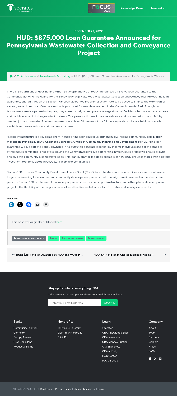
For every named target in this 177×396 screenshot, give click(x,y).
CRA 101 (63, 337)
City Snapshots (111, 346)
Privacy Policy (63, 389)
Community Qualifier (25, 328)
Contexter (19, 332)
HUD (54, 238)
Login (101, 389)
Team (152, 332)
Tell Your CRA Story (69, 328)
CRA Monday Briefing (115, 342)
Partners (154, 337)
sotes (107, 328)
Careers (153, 342)
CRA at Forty (110, 351)
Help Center (109, 356)
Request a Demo (23, 346)
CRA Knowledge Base (115, 332)
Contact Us (89, 389)
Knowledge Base (131, 8)
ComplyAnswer (22, 337)
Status (77, 389)
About (152, 328)
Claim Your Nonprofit (70, 332)
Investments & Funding (55, 76)
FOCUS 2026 (110, 360)
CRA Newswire (26, 76)
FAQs (152, 351)
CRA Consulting (22, 342)
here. (59, 222)
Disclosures (46, 389)
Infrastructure (73, 238)
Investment (97, 238)
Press (152, 346)
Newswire (158, 8)
